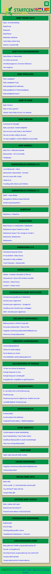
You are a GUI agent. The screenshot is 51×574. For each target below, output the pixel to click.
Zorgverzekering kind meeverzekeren (16, 560)
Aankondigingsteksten (11, 346)
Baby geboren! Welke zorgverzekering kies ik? (19, 546)
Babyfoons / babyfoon (11, 214)
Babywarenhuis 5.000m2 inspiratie (15, 323)
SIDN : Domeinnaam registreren (14, 312)
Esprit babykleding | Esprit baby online (17, 436)
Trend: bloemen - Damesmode (14, 263)
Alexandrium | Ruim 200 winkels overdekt (18, 278)
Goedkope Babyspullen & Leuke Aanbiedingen (19, 440)
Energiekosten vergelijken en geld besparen (18, 379)
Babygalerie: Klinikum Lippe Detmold (16, 199)
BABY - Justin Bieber (10, 195)
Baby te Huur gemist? (10, 109)
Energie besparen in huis (12, 372)
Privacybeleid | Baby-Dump (13, 256)
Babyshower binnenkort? (12, 508)
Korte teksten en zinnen (11, 353)
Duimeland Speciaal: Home (12, 252)
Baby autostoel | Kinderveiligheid (15, 128)
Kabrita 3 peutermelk (10, 45)
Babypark (6, 30)
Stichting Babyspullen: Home (13, 530)
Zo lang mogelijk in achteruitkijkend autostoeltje (20, 139)
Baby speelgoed (8, 79)
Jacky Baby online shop (11, 41)
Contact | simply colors (11, 286)
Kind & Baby (7, 527)
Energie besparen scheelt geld (13, 376)
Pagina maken (27, 570)
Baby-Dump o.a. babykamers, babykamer (18, 226)
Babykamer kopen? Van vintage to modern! (18, 233)
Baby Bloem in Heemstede (12, 56)
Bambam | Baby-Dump (11, 282)
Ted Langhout (8, 67)
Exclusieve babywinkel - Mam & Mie (16, 327)
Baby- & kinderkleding (11, 23)
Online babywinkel (10, 470)
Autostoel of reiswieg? (11, 124)
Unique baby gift (9, 493)
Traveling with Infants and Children (15, 184)
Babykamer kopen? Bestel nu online (16, 229)
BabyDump (7, 26)
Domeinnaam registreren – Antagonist (16, 304)
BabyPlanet (7, 34)
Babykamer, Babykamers (12, 237)
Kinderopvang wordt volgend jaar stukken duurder (21, 398)
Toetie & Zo (7, 180)
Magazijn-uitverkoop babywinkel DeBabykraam (20, 331)
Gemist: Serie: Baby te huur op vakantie (17, 112)
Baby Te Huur (8, 105)
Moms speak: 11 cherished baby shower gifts (19, 485)
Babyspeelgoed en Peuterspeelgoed (16, 90)
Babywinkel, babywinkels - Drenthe (15, 173)
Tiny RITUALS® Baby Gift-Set (13, 489)
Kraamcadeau (8, 413)
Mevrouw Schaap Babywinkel (13, 334)
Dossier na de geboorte (11, 549)
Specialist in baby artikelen (12, 259)
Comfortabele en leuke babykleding (16, 432)
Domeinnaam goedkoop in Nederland (16, 297)
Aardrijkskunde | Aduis (11, 169)
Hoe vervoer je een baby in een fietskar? (17, 131)
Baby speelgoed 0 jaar (11, 83)
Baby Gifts (6, 482)
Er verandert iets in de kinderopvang (16, 391)
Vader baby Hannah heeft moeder (15, 455)
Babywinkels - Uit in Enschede (13, 154)
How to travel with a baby (12, 176)
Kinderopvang (8, 395)
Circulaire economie (10, 60)
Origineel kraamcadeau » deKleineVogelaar (18, 421)
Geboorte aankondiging (11, 349)
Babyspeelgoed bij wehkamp (13, 86)
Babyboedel (7, 523)
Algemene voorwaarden (41, 570)
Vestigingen (7, 158)
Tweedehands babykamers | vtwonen (16, 534)
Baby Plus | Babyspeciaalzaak (13, 150)
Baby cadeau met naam (11, 504)
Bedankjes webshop (10, 37)
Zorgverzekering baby (11, 557)
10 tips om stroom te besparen (14, 368)
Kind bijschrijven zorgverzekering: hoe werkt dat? (21, 553)
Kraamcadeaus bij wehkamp (13, 417)
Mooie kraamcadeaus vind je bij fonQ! (17, 511)
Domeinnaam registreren (12, 301)
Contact (26, 573)
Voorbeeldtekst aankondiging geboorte (17, 357)
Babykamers (7, 240)
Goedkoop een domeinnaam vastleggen (17, 308)
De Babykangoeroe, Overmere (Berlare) (17, 64)
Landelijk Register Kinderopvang (14, 402)
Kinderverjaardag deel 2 (11, 203)
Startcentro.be (15, 570)
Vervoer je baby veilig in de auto (14, 135)
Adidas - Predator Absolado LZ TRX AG (17, 274)
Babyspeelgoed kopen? (11, 94)
